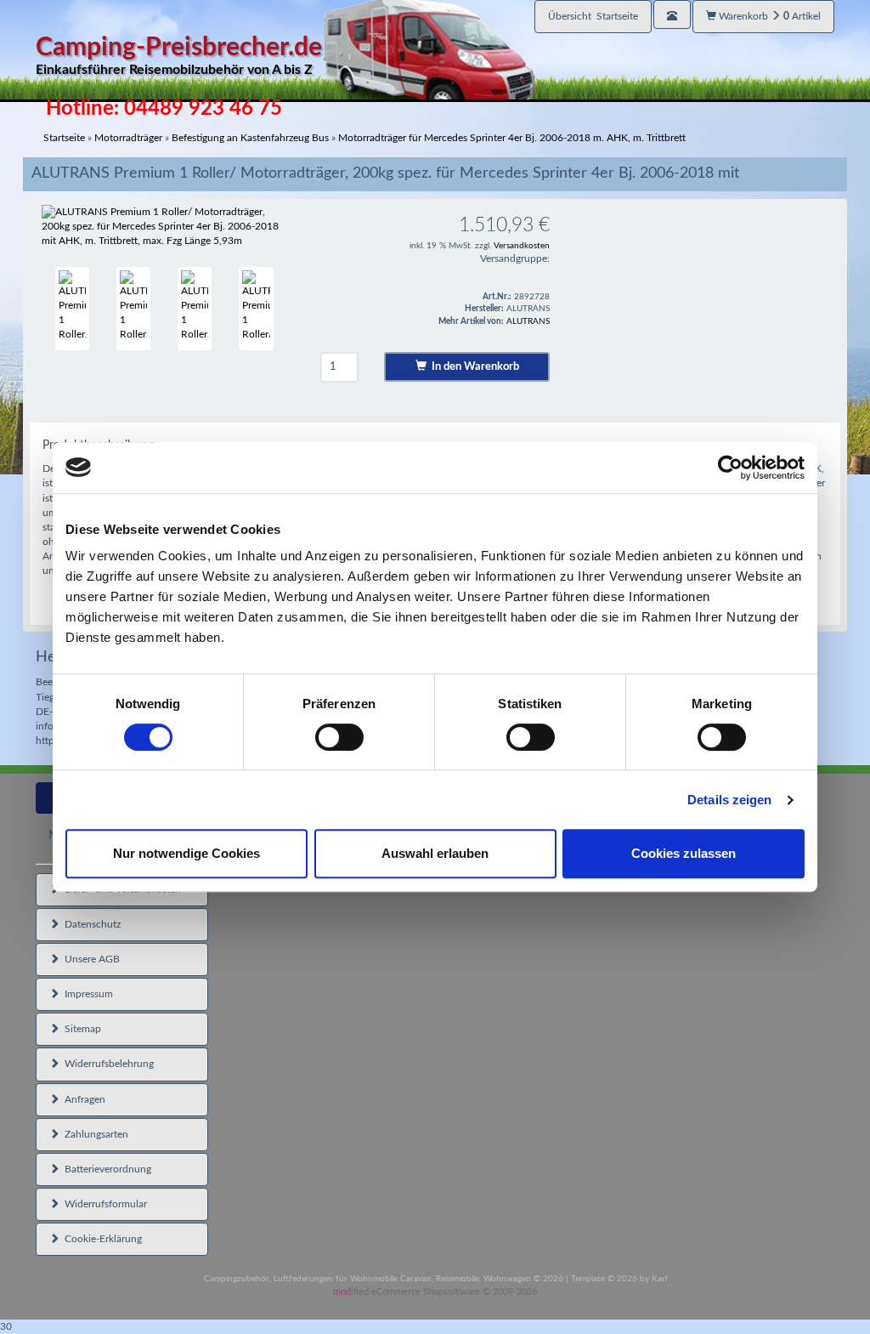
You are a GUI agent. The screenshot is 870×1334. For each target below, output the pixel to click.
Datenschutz (90, 924)
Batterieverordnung (105, 1169)
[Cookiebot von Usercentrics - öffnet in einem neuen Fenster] (730, 467)
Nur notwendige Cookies (186, 853)
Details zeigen (729, 799)
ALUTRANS (528, 321)
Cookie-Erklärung (100, 1239)
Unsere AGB (89, 959)
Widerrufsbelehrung (106, 1064)
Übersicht (593, 16)
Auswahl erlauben (435, 853)
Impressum (86, 994)
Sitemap (80, 1029)
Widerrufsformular (103, 1204)
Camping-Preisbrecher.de (179, 56)
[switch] (339, 737)
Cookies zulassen (683, 853)
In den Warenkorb (473, 366)
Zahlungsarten (93, 1134)
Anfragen (82, 1099)
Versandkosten (522, 245)
